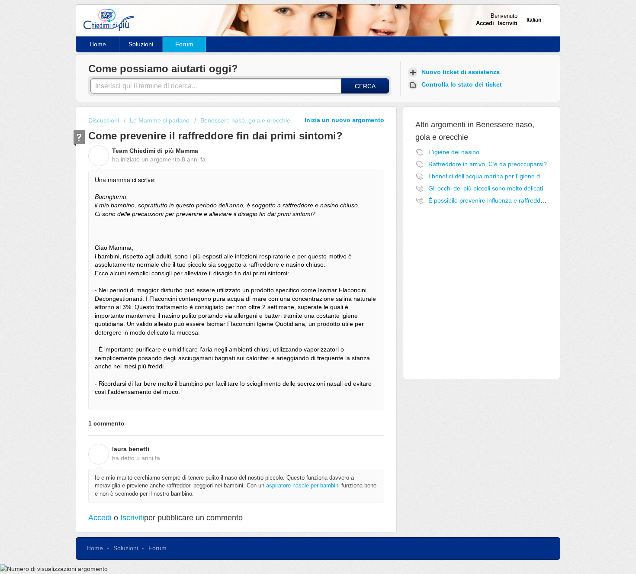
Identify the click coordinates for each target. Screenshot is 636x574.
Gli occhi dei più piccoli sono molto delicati (485, 188)
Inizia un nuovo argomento (344, 119)
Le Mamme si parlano (160, 120)
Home (98, 44)
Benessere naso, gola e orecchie (245, 120)
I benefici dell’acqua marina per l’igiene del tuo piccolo (502, 176)
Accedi (100, 517)
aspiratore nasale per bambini (303, 485)
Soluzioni (140, 44)
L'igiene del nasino (453, 151)
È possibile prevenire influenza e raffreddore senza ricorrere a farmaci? (525, 200)
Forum (184, 44)
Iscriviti (132, 517)
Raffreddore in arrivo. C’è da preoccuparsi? (487, 164)
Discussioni (103, 120)
